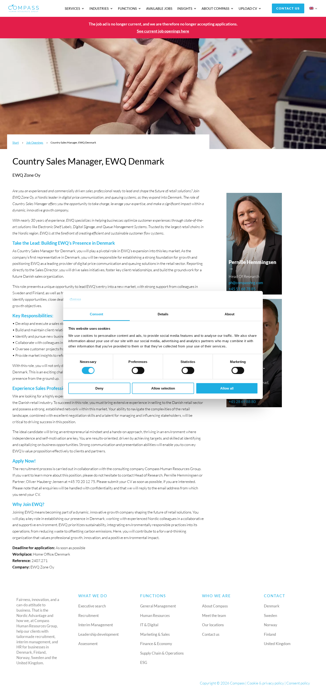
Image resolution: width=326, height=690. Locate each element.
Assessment (88, 643)
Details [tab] (163, 314)
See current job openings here (163, 31)
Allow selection (163, 388)
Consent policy (298, 683)
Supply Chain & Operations (162, 653)
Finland (270, 634)
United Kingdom (277, 643)
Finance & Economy (156, 643)
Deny (99, 388)
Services (72, 8)
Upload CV (248, 8)
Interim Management (95, 624)
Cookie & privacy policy (265, 683)
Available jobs (159, 8)
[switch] (138, 370)
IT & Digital (149, 624)
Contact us (288, 8)
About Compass (215, 8)
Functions (127, 8)
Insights (184, 8)
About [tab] (229, 314)
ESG (143, 662)
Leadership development (98, 634)
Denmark (271, 606)
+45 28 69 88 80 (242, 401)
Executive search (92, 606)
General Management (158, 606)
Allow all (227, 388)
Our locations (213, 624)
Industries (99, 8)
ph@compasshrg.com (246, 282)
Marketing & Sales (155, 634)
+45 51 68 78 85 (242, 289)
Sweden (270, 615)
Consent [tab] (96, 314)
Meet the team (214, 615)
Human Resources (155, 615)
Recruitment (88, 615)
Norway (270, 624)
